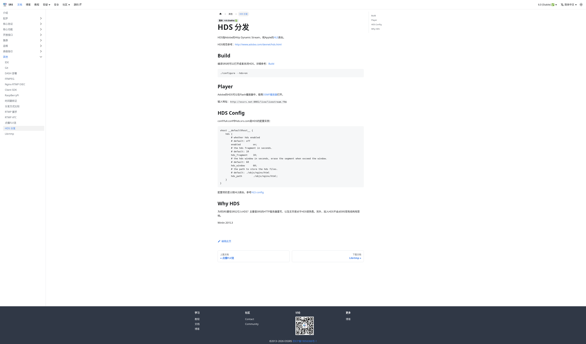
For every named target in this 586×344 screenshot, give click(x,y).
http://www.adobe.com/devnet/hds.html (258, 44)
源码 (76, 4)
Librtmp (9, 133)
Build (271, 63)
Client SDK (11, 89)
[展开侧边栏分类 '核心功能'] (41, 29)
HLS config (257, 192)
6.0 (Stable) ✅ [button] (546, 4)
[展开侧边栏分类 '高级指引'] (41, 51)
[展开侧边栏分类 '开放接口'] (41, 34)
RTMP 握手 (11, 111)
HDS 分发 (10, 128)
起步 (5, 18)
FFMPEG (9, 79)
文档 (19, 4)
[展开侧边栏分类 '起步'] (41, 18)
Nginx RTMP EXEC (15, 84)
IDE (7, 62)
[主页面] (220, 14)
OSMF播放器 (270, 94)
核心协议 (8, 24)
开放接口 (8, 35)
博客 (28, 4)
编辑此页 (226, 241)
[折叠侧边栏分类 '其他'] (41, 56)
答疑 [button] (45, 4)
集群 (5, 40)
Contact (249, 319)
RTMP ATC (10, 117)
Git (6, 68)
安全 (56, 4)
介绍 (5, 13)
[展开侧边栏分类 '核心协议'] (41, 23)
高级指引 (8, 51)
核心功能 (8, 29)
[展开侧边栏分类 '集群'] (41, 40)
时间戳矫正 (11, 100)
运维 (5, 46)
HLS (276, 37)
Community (252, 324)
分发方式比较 (12, 106)
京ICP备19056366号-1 (305, 341)
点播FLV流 (10, 122)
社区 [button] (65, 4)
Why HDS (375, 28)
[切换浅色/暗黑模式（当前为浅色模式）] (581, 4)
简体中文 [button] (569, 4)
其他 (5, 57)
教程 (36, 4)
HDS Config (376, 24)
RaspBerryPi (12, 95)
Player (374, 20)
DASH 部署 (11, 73)
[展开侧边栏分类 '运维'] (41, 45)
